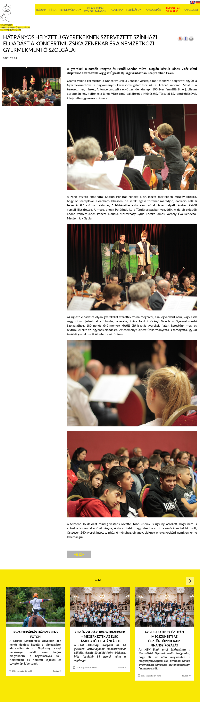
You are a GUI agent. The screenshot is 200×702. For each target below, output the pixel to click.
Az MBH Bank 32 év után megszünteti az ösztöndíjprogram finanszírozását (164, 639)
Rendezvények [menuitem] (69, 9)
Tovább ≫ (57, 671)
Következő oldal (190, 581)
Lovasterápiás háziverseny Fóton (35, 635)
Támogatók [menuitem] (152, 9)
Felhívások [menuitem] (133, 9)
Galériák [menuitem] (117, 9)
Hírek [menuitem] (52, 9)
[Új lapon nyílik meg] (185, 40)
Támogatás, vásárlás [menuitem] (172, 10)
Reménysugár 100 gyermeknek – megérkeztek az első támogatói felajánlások (100, 637)
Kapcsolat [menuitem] (191, 9)
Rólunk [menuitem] (41, 9)
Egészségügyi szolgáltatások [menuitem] (95, 10)
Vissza (79, 554)
